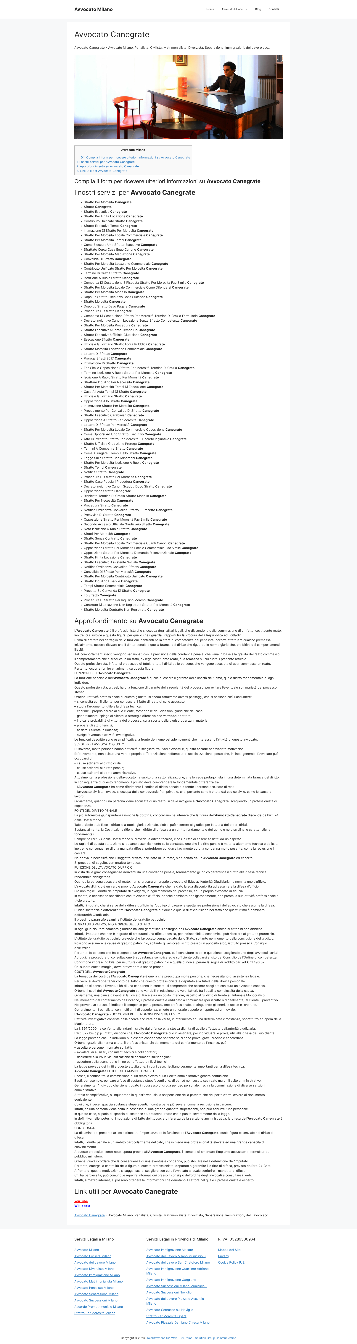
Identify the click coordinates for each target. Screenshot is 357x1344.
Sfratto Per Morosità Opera (166, 1316)
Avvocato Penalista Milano (94, 1288)
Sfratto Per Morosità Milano (94, 1313)
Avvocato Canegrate (89, 1215)
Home (210, 9)
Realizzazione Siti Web (162, 1338)
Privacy (223, 1256)
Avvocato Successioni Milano (96, 1300)
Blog (258, 9)
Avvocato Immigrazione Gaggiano (171, 1280)
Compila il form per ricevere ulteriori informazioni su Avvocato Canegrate (135, 157)
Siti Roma (186, 1338)
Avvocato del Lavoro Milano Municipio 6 (176, 1256)
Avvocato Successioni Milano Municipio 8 (176, 1286)
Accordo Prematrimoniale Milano (98, 1307)
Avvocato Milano (93, 9)
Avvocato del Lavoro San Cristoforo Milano (178, 1262)
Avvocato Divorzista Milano (94, 1269)
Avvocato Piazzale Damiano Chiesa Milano (178, 1322)
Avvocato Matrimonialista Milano (98, 1281)
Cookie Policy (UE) (231, 1262)
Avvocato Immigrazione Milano (97, 1275)
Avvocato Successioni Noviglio (169, 1292)
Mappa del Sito (229, 1250)
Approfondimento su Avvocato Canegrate (107, 166)
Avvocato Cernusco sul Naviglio (169, 1310)
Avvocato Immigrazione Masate (169, 1250)
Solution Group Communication (215, 1338)
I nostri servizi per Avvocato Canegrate (105, 162)
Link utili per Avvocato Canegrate (101, 171)
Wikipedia (82, 1206)
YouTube (81, 1201)
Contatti (273, 9)
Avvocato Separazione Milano (96, 1294)
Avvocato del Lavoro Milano (95, 1262)
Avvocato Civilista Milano (92, 1256)
